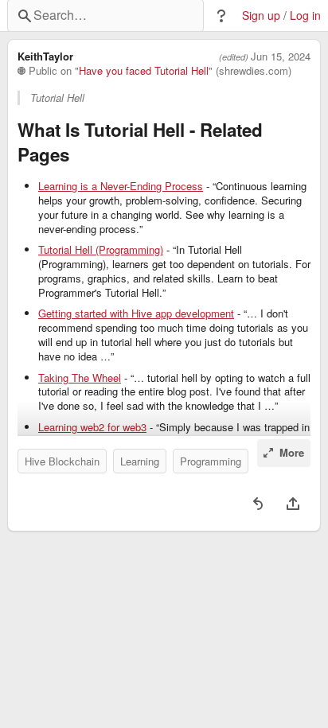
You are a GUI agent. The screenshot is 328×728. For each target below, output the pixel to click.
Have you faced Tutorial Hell (144, 71)
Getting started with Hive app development (136, 313)
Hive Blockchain (62, 461)
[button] (221, 16)
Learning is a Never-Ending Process (120, 186)
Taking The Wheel (79, 378)
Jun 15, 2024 (280, 56)
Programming (210, 461)
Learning (139, 461)
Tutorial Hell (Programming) (100, 250)
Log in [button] (305, 15)
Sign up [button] (261, 15)
